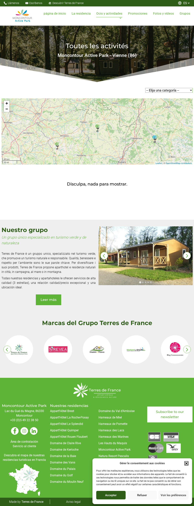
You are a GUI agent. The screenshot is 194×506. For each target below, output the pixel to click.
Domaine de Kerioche (64, 449)
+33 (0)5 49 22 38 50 (24, 420)
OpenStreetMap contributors (179, 163)
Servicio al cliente (24, 446)
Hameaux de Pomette (113, 424)
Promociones (137, 13)
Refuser (142, 495)
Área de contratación (24, 441)
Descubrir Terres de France (68, 3)
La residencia (81, 13)
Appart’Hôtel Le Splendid (66, 424)
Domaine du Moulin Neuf (67, 481)
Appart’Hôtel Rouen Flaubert (69, 436)
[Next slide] (187, 255)
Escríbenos (35, 3)
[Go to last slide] (104, 255)
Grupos (185, 13)
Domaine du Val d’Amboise (117, 411)
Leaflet (159, 163)
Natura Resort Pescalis (114, 456)
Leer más (48, 300)
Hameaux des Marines (113, 436)
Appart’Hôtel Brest (62, 411)
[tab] (140, 282)
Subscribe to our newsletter (170, 414)
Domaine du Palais (62, 469)
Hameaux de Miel (110, 417)
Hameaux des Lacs (111, 430)
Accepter (111, 495)
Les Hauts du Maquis (113, 443)
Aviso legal (73, 502)
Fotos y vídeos (163, 13)
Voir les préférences (173, 495)
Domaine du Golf (61, 475)
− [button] (6, 109)
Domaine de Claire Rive (65, 443)
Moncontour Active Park (115, 449)
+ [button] (6, 103)
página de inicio (55, 13)
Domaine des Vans (62, 462)
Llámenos (13, 3)
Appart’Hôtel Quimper (64, 430)
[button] (186, 463)
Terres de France (32, 502)
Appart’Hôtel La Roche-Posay (69, 417)
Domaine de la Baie (63, 456)
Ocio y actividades (109, 13)
